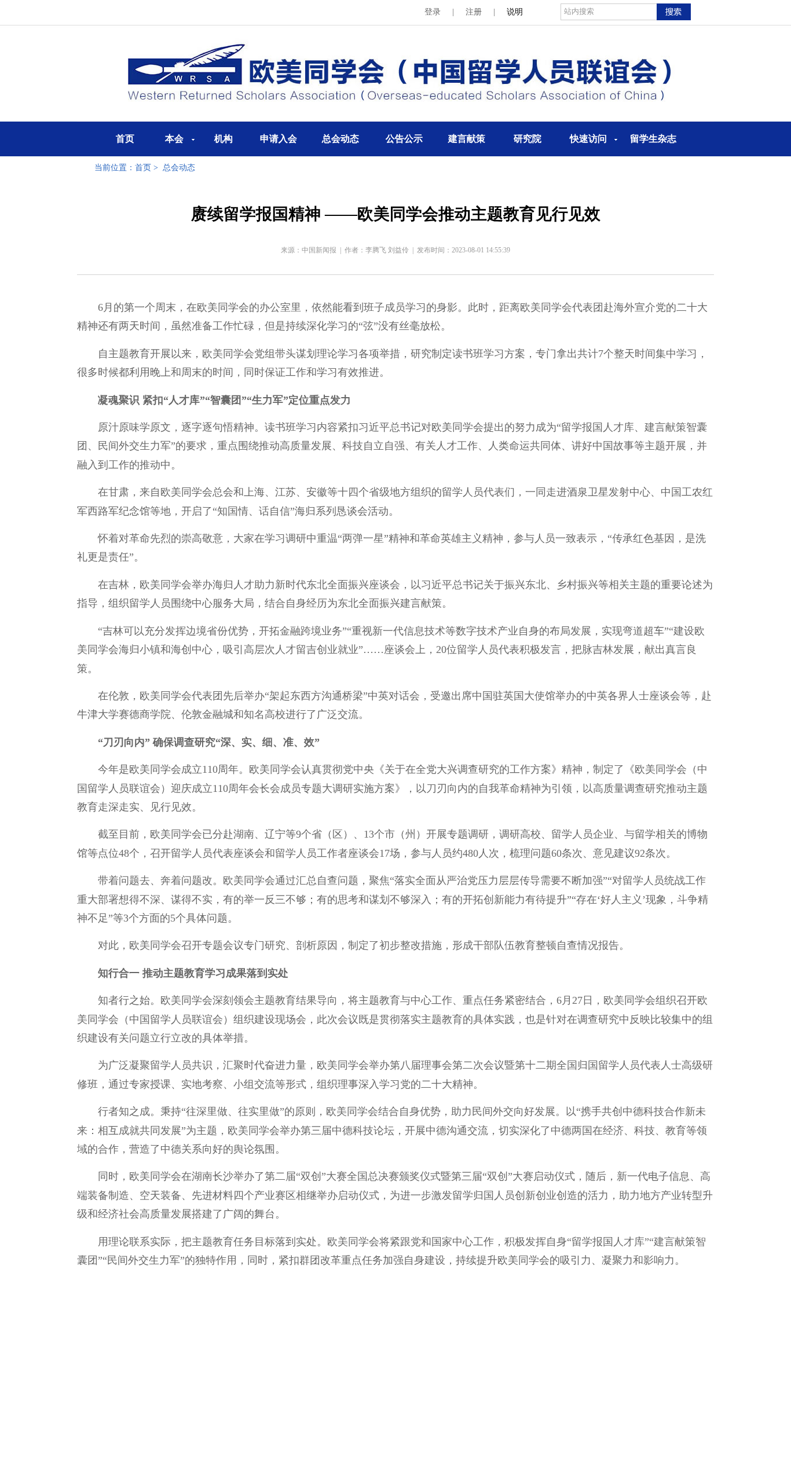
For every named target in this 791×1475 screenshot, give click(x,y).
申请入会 (278, 139)
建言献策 (466, 139)
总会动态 (340, 139)
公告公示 (404, 139)
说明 (515, 12)
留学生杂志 (653, 139)
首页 (125, 139)
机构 (223, 139)
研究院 (527, 139)
